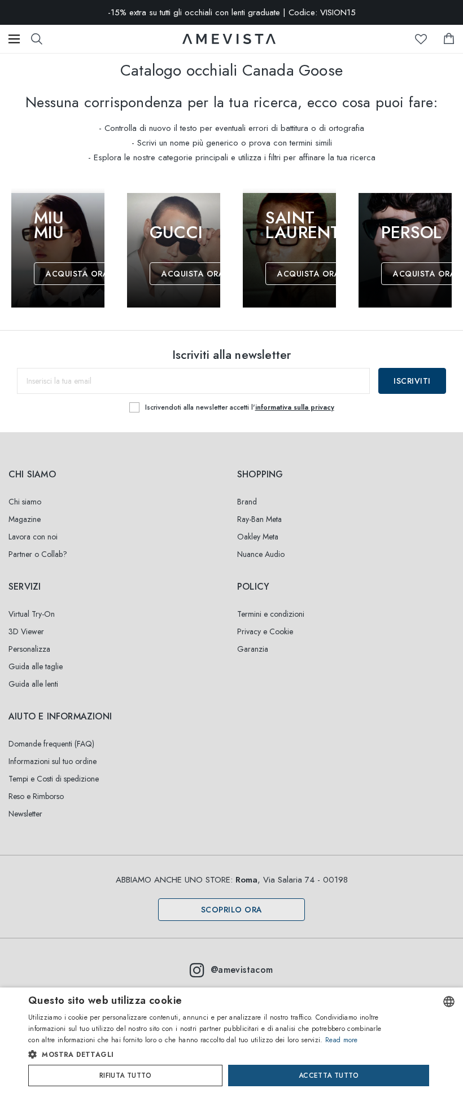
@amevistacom (242, 969)
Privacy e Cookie (265, 631)
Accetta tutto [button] (329, 1075)
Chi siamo (24, 501)
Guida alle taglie (35, 666)
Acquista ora (77, 273)
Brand (247, 501)
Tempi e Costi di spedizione (53, 778)
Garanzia (252, 649)
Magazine (24, 519)
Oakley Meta (257, 536)
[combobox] (449, 1001)
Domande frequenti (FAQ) (51, 743)
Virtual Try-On (31, 614)
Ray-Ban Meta (259, 519)
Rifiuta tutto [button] (125, 1075)
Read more (341, 1040)
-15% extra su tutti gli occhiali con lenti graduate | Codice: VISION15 (232, 12)
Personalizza (29, 649)
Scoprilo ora (232, 909)
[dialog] (231, 1040)
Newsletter (25, 813)
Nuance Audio (261, 554)
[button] (208, 1054)
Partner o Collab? (37, 554)
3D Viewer (26, 631)
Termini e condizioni (270, 614)
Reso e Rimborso (36, 796)
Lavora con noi (33, 536)
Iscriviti (412, 381)
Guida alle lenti (33, 684)
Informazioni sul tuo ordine (52, 761)
